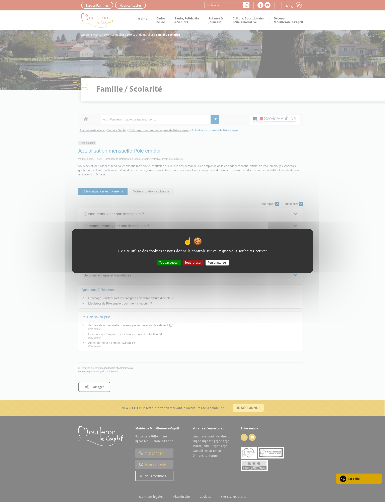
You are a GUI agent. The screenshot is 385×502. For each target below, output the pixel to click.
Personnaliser (217, 262)
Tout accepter (169, 262)
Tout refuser (193, 262)
